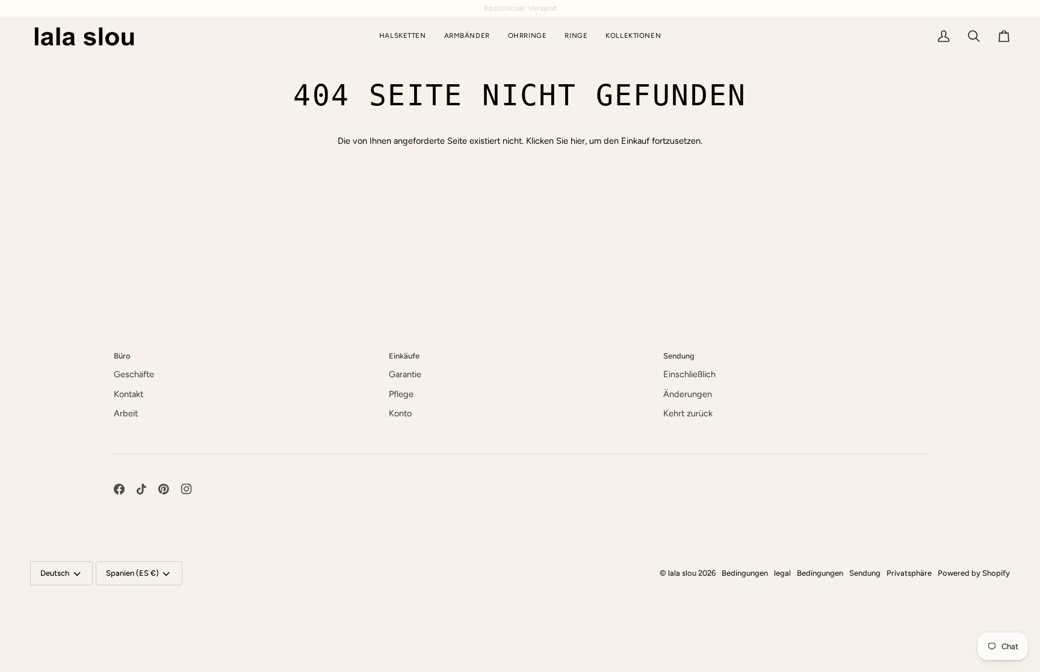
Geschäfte (134, 374)
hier (578, 140)
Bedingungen (745, 573)
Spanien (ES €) (132, 573)
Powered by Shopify (974, 573)
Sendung (865, 573)
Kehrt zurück (688, 413)
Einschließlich (689, 374)
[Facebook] (119, 489)
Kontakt (128, 394)
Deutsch (54, 573)
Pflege (401, 394)
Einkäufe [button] (404, 355)
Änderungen (687, 394)
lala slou (682, 573)
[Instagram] (186, 489)
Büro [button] (122, 355)
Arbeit (126, 413)
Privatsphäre (909, 573)
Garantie (405, 374)
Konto (400, 413)
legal (782, 573)
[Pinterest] (163, 489)
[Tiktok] (141, 489)
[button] (633, 36)
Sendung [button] (679, 355)
